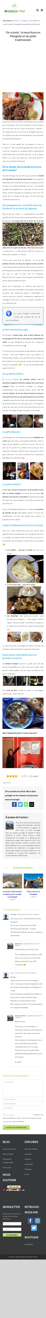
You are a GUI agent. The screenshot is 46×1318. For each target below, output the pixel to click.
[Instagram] (37, 1221)
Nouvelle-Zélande (31, 1149)
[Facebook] (30, 1221)
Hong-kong (29, 1164)
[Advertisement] (23, 68)
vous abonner (7, 1121)
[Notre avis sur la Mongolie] (33, 881)
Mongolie (24, 20)
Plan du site (7, 1167)
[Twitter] (34, 1228)
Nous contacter (8, 1154)
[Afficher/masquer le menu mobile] (42, 10)
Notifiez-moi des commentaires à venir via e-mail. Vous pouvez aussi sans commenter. (23, 1118)
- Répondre (36, 914)
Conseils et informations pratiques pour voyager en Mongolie (12, 894)
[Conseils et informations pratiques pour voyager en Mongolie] (12, 881)
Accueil (16, 20)
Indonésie (28, 1154)
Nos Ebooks (29, 1244)
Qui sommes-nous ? (10, 1149)
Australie (28, 1159)
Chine (27, 1174)
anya (11, 973)
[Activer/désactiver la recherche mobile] (37, 10)
